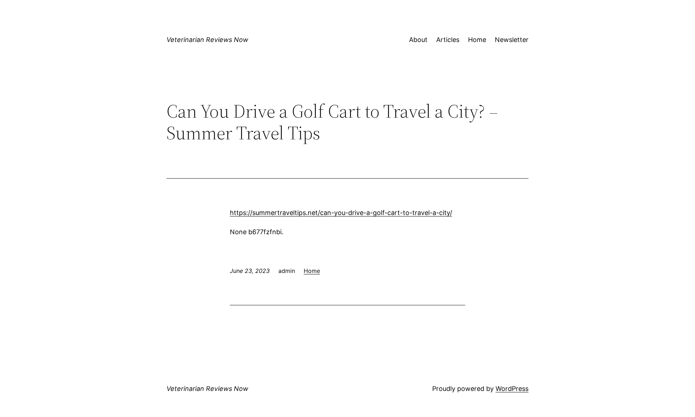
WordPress (512, 388)
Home (477, 39)
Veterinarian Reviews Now (207, 39)
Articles (447, 39)
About (418, 39)
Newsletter (511, 39)
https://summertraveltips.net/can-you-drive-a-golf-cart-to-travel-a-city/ (341, 212)
